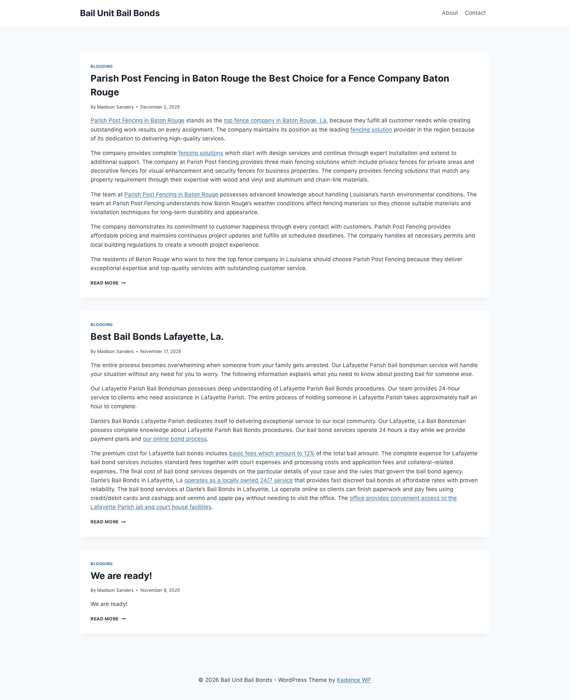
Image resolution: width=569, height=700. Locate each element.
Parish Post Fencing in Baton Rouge (137, 120)
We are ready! (121, 575)
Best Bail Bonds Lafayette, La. (157, 336)
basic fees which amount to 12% (271, 453)
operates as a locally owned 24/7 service (238, 480)
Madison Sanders (115, 107)
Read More (108, 283)
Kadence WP (354, 680)
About (450, 13)
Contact (475, 13)
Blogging (102, 66)
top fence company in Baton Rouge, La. (276, 120)
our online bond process (175, 439)
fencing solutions (200, 153)
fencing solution (371, 129)
